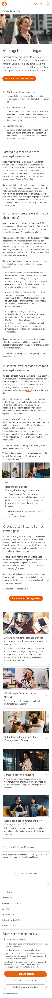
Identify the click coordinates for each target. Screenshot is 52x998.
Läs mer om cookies (10, 994)
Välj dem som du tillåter (25, 980)
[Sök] (29, 4)
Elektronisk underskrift (10, 920)
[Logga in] (41, 4)
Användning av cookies (10, 903)
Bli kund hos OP (8, 926)
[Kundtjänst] (35, 4)
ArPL (28, 390)
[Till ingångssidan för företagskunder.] (4, 3)
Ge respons (6, 898)
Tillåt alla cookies (25, 973)
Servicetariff (6, 909)
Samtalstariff (7, 914)
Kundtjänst (6, 892)
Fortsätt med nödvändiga (25, 987)
